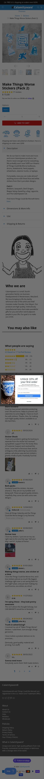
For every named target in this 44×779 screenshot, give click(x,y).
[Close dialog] (42, 376)
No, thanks (29, 401)
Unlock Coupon (29, 396)
